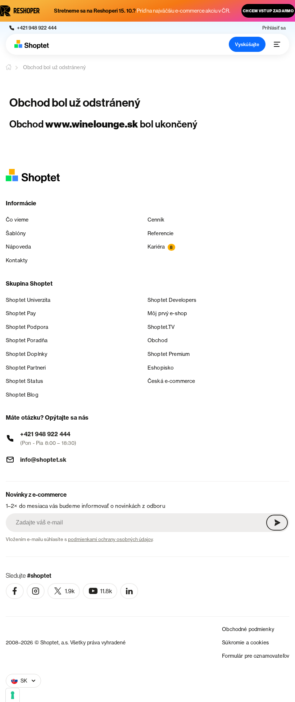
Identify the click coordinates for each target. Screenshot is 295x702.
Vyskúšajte (247, 44)
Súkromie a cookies (245, 642)
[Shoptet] (31, 44)
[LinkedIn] (129, 591)
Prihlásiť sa (274, 28)
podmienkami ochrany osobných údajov (110, 539)
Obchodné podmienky (248, 629)
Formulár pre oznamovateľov (255, 656)
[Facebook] (15, 591)
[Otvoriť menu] (277, 44)
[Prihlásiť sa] (277, 523)
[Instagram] (36, 591)
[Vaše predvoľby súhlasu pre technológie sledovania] (12, 695)
